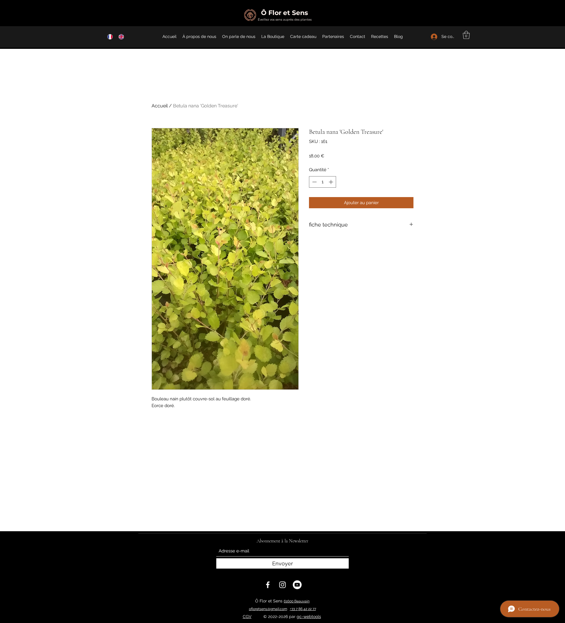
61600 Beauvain (297, 601)
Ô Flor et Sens (284, 13)
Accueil (160, 106)
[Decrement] (314, 181)
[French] (108, 36)
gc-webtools (309, 616)
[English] (119, 36)
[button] (466, 35)
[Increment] (331, 181)
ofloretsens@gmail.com (268, 609)
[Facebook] (267, 584)
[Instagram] (282, 584)
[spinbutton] (323, 181)
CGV (247, 616)
